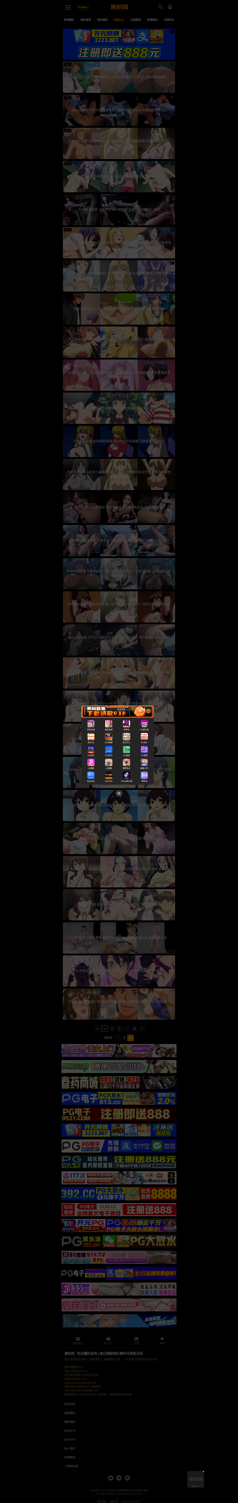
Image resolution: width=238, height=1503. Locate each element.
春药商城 (109, 730)
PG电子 (144, 743)
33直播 (91, 768)
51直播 (109, 768)
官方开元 (126, 743)
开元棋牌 (109, 743)
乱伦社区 (91, 781)
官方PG (91, 743)
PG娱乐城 (144, 730)
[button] (192, 1486)
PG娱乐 (91, 755)
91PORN (109, 781)
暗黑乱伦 (126, 768)
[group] (195, 1479)
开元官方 (109, 755)
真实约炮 (91, 730)
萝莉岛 (144, 781)
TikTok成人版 (126, 781)
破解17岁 (144, 768)
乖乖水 (126, 730)
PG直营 (126, 755)
